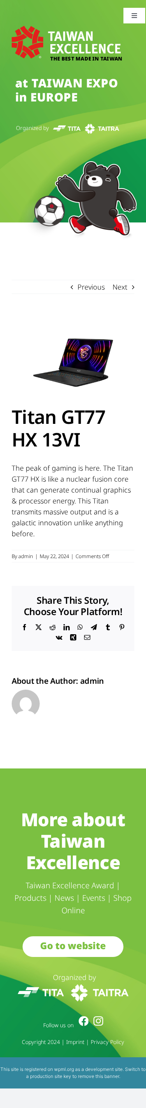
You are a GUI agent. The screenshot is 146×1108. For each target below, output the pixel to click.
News (64, 898)
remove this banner (98, 1076)
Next (120, 287)
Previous (91, 287)
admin (25, 556)
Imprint (75, 1042)
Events (93, 898)
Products (30, 898)
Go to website (73, 945)
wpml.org (64, 1069)
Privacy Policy (107, 1042)
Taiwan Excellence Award (70, 885)
